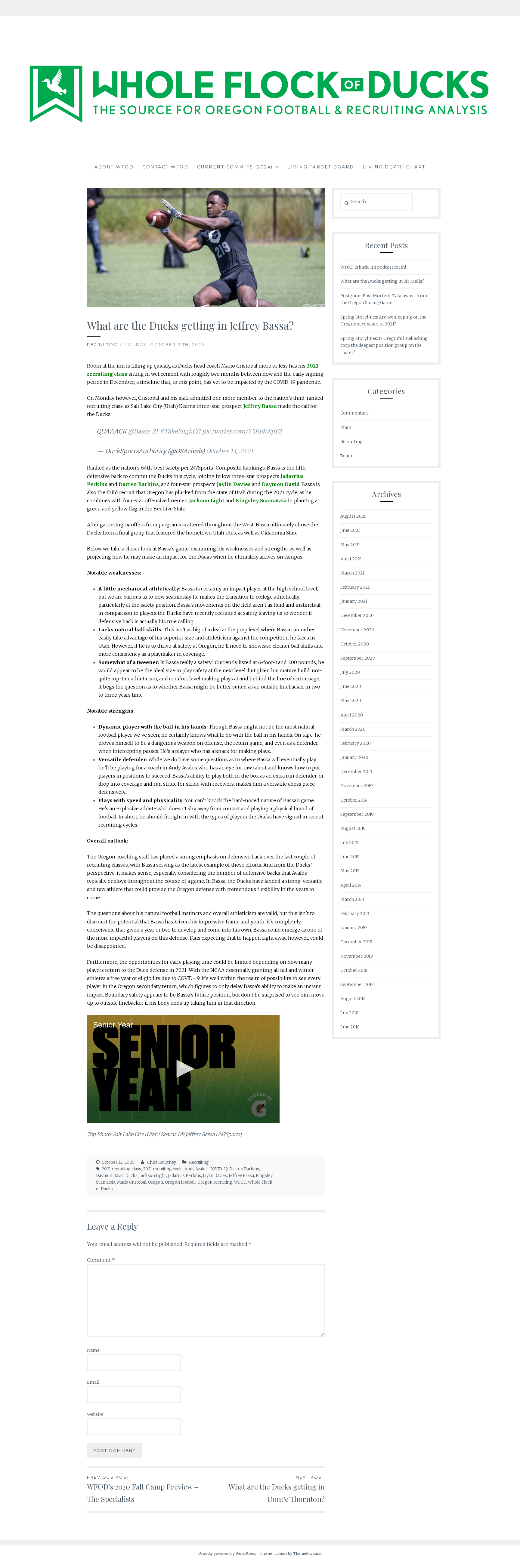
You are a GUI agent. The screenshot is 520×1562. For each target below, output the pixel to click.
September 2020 (357, 658)
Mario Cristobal (131, 1182)
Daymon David (110, 1175)
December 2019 (356, 771)
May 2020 (350, 700)
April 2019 (350, 885)
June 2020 (350, 686)
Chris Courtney (161, 1162)
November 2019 (356, 785)
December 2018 (356, 941)
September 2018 (357, 984)
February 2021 (355, 587)
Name (93, 1350)
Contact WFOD (165, 167)
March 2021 (352, 573)
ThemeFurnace (307, 1553)
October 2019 (353, 800)
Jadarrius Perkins (184, 1175)
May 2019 (350, 870)
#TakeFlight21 (180, 431)
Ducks (131, 1175)
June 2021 (350, 530)
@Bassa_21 (143, 431)
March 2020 (353, 729)
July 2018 (349, 1012)
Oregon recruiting (214, 1182)
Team (346, 455)
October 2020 (354, 644)
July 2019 (349, 842)
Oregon (155, 1182)
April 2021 (351, 559)
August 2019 (353, 828)
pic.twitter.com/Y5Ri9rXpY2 (242, 431)
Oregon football (180, 1182)
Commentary (354, 413)
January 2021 (353, 601)
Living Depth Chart (394, 167)
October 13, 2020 (229, 451)
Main (345, 427)
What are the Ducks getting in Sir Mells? (382, 281)
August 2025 (353, 516)
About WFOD (114, 167)
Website (95, 1414)
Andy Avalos (196, 1169)
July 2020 (350, 672)
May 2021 (350, 544)
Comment (101, 1260)
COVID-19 (218, 1169)
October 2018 (353, 970)
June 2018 (350, 1027)
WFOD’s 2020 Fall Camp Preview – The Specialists (142, 1489)
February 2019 (354, 913)
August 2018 (353, 998)
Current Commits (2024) (235, 167)
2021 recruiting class (121, 1169)
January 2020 (354, 757)
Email (93, 1382)
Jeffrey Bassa (241, 1175)
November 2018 (356, 956)
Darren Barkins (244, 1169)
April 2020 (351, 715)
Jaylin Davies (215, 1175)
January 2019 (353, 927)
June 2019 (350, 856)
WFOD (240, 1182)
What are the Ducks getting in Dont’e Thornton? (276, 1489)
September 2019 (357, 814)
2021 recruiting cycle (163, 1169)
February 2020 (355, 743)
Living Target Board (320, 167)
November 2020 (357, 630)
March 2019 (352, 899)
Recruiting (102, 344)
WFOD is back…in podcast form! (373, 267)
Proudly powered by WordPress (227, 1553)
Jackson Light (152, 1175)
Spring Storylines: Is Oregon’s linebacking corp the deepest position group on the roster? (384, 346)
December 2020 (357, 615)
